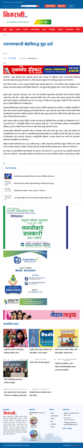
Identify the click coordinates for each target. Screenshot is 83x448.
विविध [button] (78, 29)
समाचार (18, 29)
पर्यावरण (60, 29)
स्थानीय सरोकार (35, 29)
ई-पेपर (63, 6)
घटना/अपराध (69, 29)
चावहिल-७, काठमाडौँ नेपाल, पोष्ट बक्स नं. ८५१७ (71, 414)
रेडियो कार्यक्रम (51, 6)
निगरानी (25, 29)
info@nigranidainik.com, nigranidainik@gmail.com (71, 424)
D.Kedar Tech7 (76, 445)
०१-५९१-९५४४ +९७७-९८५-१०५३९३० (69, 419)
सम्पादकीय (52, 29)
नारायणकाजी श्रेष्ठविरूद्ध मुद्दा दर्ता (28, 44)
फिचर (44, 29)
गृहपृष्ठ (11, 29)
